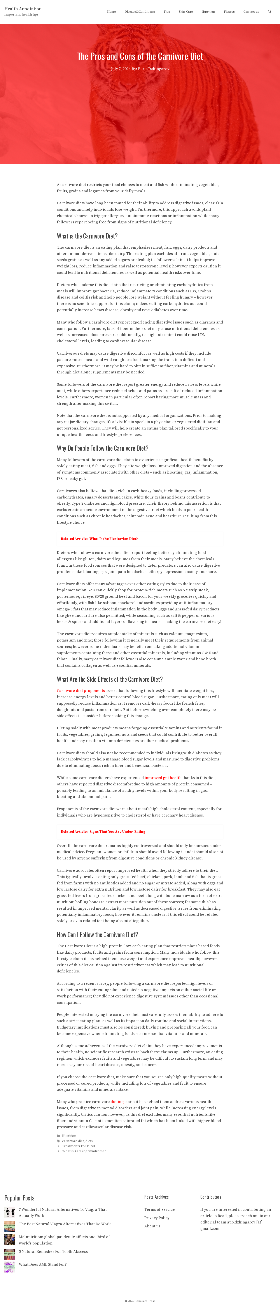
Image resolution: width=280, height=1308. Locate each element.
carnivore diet (73, 1141)
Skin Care (186, 12)
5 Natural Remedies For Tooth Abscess (53, 1251)
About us (152, 1226)
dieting (117, 1101)
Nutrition (208, 12)
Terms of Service (159, 1209)
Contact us (251, 12)
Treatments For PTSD (78, 1146)
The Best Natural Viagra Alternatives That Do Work (65, 1224)
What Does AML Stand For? (43, 1264)
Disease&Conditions (140, 12)
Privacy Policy (157, 1217)
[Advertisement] (140, 105)
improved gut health (163, 777)
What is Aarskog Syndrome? (84, 1151)
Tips (167, 12)
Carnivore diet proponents (81, 690)
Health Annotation (23, 9)
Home (111, 12)
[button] (270, 12)
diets (89, 1141)
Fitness (229, 12)
